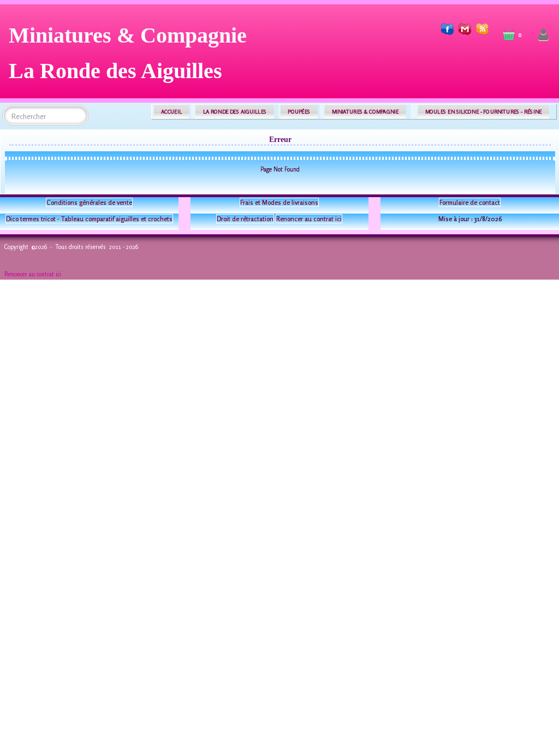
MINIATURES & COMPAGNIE (365, 111)
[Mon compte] (543, 35)
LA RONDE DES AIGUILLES (235, 111)
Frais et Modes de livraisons (279, 202)
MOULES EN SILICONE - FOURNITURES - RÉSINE (483, 111)
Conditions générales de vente (89, 202)
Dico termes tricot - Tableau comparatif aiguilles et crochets (89, 219)
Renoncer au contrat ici (309, 219)
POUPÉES (299, 111)
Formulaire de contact (469, 202)
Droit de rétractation (245, 219)
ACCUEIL (171, 111)
